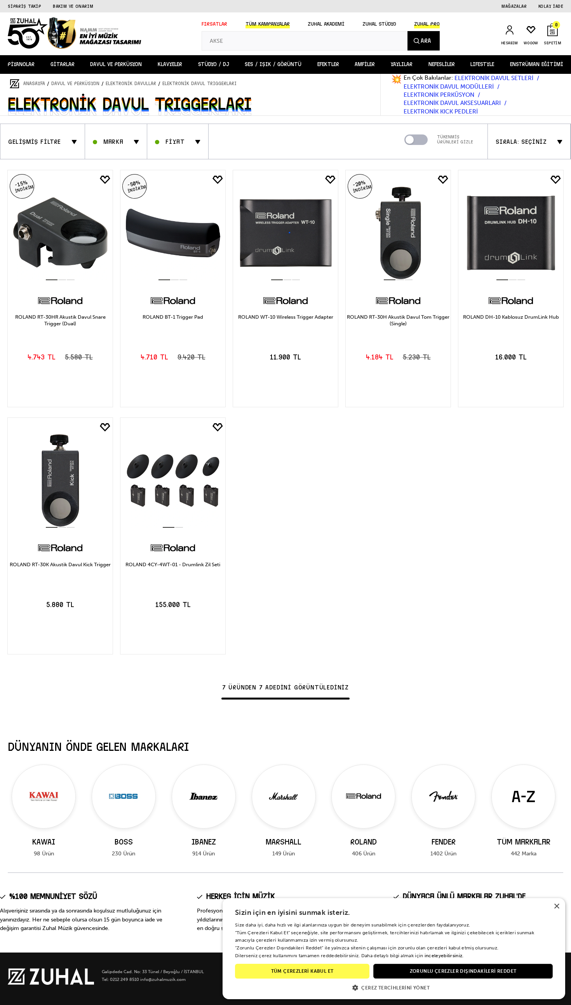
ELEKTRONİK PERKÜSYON (440, 94)
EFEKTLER (328, 64)
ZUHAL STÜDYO (379, 24)
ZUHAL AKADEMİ (326, 24)
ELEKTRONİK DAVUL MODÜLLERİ (449, 86)
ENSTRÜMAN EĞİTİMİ (536, 64)
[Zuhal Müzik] (51, 983)
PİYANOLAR (21, 64)
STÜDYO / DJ (213, 64)
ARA (426, 41)
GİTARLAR (62, 64)
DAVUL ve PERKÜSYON (116, 64)
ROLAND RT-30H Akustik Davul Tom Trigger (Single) (398, 320)
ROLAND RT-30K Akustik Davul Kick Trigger (60, 564)
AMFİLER (365, 64)
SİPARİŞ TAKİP (24, 6)
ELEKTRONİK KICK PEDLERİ (441, 111)
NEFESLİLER (441, 64)
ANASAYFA (34, 83)
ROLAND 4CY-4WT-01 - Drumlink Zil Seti (172, 564)
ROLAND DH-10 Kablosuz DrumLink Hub (511, 317)
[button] (394, 987)
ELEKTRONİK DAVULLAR (131, 83)
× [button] (556, 906)
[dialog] (394, 948)
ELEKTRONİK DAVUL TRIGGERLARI (199, 83)
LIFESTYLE (482, 64)
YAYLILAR (402, 64)
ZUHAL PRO (427, 24)
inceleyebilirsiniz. (444, 955)
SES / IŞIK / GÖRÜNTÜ (273, 64)
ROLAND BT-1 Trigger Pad (173, 317)
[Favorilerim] (105, 180)
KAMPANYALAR (267, 24)
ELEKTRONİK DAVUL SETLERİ (494, 78)
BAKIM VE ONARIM (73, 6)
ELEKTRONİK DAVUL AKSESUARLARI (453, 102)
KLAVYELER (170, 64)
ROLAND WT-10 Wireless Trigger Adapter (285, 317)
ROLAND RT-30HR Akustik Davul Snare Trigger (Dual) (60, 320)
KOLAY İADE (550, 6)
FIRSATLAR (214, 24)
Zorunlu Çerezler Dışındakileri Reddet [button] (463, 971)
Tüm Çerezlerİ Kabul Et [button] (302, 971)
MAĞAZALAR (514, 6)
